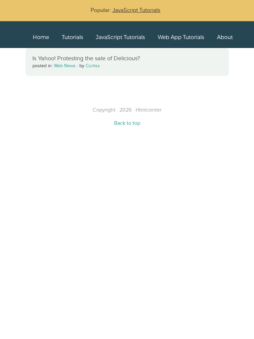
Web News (65, 65)
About (225, 37)
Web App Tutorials (181, 37)
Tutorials (72, 37)
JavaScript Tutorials (136, 10)
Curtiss (93, 65)
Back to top (127, 123)
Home (41, 37)
